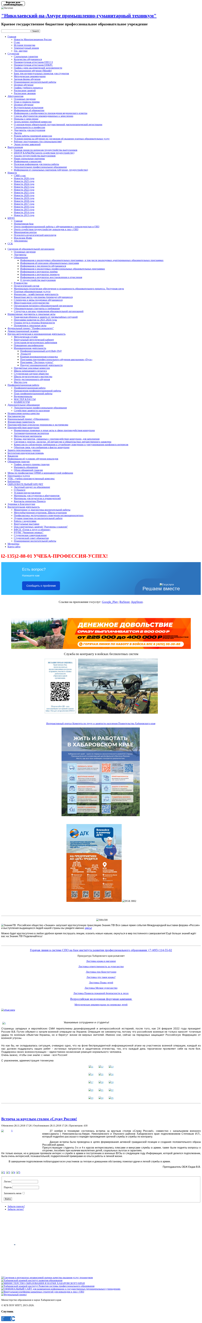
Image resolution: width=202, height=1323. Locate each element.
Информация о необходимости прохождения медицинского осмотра (50, 113)
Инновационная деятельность (30, 348)
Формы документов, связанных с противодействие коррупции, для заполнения (56, 439)
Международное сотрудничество (31, 302)
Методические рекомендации (30, 76)
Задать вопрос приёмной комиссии (33, 121)
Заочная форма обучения (27, 79)
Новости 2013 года (24, 215)
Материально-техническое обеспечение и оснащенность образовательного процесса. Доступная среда (69, 288)
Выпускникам (15, 147)
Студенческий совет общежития (31, 538)
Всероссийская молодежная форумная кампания (101, 999)
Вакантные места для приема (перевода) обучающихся (43, 297)
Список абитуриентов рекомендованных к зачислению (43, 116)
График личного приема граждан (32, 464)
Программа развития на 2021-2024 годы (35, 319)
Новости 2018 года (24, 201)
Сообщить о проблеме (41, 585)
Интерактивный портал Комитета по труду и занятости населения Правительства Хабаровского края (100, 723)
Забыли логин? (16, 1209)
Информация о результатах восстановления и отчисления (51, 277)
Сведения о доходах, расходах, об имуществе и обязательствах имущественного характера (62, 441)
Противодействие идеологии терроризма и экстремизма (38, 424)
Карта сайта (14, 546)
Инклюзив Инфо (23, 238)
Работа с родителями (25, 521)
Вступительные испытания (28, 107)
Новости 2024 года (24, 184)
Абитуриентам (15, 96)
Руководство (20, 283)
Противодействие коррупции (23, 427)
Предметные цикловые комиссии (32, 368)
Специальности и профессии (29, 127)
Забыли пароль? (16, 1206)
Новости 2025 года (24, 181)
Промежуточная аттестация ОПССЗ (33, 62)
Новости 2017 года (24, 204)
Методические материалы (28, 436)
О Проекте (19, 490)
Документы (20, 254)
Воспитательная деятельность (24, 507)
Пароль (8, 1187)
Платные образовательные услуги (32, 291)
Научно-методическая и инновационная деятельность (36, 334)
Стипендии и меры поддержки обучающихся (38, 300)
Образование (21, 257)
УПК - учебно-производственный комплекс (31, 478)
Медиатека (13, 543)
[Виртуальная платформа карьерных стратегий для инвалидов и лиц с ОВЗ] (42, 1291)
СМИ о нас (20, 175)
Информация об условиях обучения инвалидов (33, 458)
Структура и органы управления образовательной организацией (48, 311)
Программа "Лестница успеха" (36, 362)
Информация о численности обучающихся (43, 266)
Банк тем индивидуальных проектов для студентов (41, 73)
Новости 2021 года (24, 192)
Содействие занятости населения (32, 410)
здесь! (88, 928)
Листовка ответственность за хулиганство (101, 966)
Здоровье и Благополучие (21, 504)
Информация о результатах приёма (39, 271)
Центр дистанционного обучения (32, 379)
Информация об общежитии (29, 110)
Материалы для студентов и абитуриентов (36, 495)
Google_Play (110, 602)
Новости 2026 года (24, 178)
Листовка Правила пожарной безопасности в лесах (101, 993)
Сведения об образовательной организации (31, 249)
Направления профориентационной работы (37, 390)
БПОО (11, 218)
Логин (7, 1181)
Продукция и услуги (19, 475)
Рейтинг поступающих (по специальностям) (38, 141)
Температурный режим (26, 48)
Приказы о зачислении (26, 118)
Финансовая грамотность (21, 422)
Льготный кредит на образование (32, 487)
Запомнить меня (12, 1193)
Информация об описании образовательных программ (49, 263)
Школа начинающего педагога (30, 370)
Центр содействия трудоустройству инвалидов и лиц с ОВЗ (46, 229)
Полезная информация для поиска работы (36, 164)
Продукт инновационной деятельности (41, 365)
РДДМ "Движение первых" (29, 532)
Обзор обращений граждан (28, 470)
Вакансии (13, 456)
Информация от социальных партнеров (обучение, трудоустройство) (51, 170)
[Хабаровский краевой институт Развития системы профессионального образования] (47, 1286)
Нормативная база (23, 223)
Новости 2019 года (24, 198)
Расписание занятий (25, 90)
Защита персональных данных (24, 450)
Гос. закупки (20, 50)
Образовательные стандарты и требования (37, 308)
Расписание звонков (25, 93)
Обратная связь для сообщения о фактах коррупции (41, 447)
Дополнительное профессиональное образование (40, 167)
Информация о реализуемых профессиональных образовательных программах (62, 268)
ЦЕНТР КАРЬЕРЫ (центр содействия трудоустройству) (44, 153)
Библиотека (14, 481)
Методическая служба (26, 336)
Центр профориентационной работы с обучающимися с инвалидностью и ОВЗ (56, 226)
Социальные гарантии (26, 56)
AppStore (137, 602)
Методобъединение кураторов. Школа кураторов (40, 512)
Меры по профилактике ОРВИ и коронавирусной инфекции (40, 473)
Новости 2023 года (24, 187)
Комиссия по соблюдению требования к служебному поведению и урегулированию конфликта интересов (71, 444)
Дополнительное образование (24, 405)
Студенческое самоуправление (30, 535)
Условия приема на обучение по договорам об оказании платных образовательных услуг (62, 138)
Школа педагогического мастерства (33, 376)
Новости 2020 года (24, 195)
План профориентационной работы (33, 393)
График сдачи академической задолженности (38, 67)
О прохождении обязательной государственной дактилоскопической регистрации (58, 124)
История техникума (24, 45)
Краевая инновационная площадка (39, 356)
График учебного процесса (28, 87)
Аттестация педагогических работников (35, 342)
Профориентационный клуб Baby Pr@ (41, 351)
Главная (12, 36)
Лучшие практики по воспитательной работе (38, 518)
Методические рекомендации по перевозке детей (101, 1004)
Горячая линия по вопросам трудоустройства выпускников (45, 150)
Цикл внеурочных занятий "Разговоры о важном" (41, 526)
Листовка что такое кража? (101, 977)
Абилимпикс (21, 240)
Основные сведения (25, 99)
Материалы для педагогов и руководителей (37, 498)
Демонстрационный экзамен (23, 331)
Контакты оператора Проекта (30, 501)
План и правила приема (27, 101)
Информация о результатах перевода (39, 274)
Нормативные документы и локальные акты (31, 314)
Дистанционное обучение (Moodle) (33, 70)
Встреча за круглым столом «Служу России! (39, 1119)
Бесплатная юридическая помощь (26, 453)
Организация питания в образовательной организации (43, 305)
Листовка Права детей (101, 982)
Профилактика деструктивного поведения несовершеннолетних (48, 515)
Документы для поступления (29, 130)
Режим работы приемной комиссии (33, 136)
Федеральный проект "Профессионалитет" (31, 328)
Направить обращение (26, 467)
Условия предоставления (27, 492)
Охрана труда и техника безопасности (34, 322)
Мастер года (20, 382)
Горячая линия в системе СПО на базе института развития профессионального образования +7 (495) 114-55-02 (101, 950)
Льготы (18, 133)
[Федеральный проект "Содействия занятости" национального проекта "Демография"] (14, 1294)
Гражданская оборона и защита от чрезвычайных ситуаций (46, 317)
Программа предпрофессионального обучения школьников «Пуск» (56, 359)
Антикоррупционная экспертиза (31, 433)
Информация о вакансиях (28, 161)
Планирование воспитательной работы (35, 82)
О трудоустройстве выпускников (38, 280)
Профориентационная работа (23, 385)
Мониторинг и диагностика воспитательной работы (42, 509)
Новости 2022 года (24, 189)
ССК (10, 243)
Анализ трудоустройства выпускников (35, 155)
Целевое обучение (23, 84)
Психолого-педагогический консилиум (35, 235)
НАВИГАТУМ (22, 402)
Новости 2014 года (24, 212)
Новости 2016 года (24, 206)
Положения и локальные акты (30, 325)
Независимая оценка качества (24, 413)
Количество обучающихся (28, 59)
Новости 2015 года (24, 209)
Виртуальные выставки (26, 524)
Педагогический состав (26, 285)
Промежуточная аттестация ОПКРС (33, 65)
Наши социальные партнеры (29, 158)
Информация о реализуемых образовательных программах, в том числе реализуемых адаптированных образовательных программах (91, 260)
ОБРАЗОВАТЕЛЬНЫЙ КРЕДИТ (25, 484)
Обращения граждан (19, 461)
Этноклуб (25, 353)
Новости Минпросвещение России (33, 39)
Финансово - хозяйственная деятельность (36, 294)
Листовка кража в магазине (101, 961)
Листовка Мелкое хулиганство (101, 988)
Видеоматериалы (23, 396)
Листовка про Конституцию (101, 972)
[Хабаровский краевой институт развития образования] (31, 1280)
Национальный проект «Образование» (28, 419)
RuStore (124, 602)
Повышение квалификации (29, 345)
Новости (12, 172)
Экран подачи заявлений (27, 144)
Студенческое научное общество (31, 373)
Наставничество (16, 416)
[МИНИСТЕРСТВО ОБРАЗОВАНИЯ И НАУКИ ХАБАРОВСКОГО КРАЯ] (43, 1283)
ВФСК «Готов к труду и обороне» (32, 529)
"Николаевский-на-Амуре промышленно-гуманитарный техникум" (79, 15)
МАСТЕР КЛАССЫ (25, 399)
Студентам (13, 53)
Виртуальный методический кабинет (34, 339)
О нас (17, 42)
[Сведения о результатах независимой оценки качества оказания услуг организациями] (47, 1277)
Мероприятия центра (25, 232)
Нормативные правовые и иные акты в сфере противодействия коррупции (54, 430)
